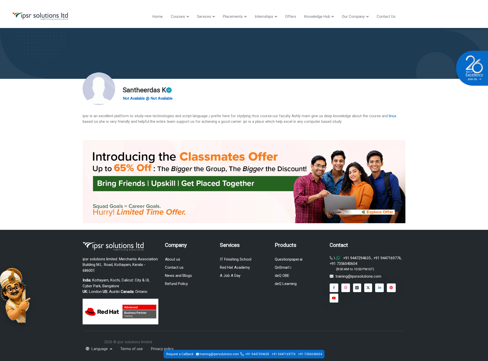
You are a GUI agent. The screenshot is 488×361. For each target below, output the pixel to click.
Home (157, 16)
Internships (264, 16)
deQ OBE (282, 275)
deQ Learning (286, 283)
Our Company (353, 16)
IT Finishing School (235, 259)
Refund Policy (176, 283)
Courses (178, 16)
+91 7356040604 (343, 263)
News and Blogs (178, 275)
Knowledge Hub (317, 16)
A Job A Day (230, 275)
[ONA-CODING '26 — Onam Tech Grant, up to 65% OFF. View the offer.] (15, 295)
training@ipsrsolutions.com (358, 276)
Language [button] (100, 349)
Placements (233, 16)
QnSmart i (283, 267)
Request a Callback (179, 354)
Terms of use (131, 349)
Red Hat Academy (235, 267)
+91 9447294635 (357, 258)
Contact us (174, 267)
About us (172, 259)
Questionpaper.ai (288, 259)
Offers (290, 16)
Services (204, 16)
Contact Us (386, 16)
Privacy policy (162, 349)
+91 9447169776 (386, 258)
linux (392, 116)
